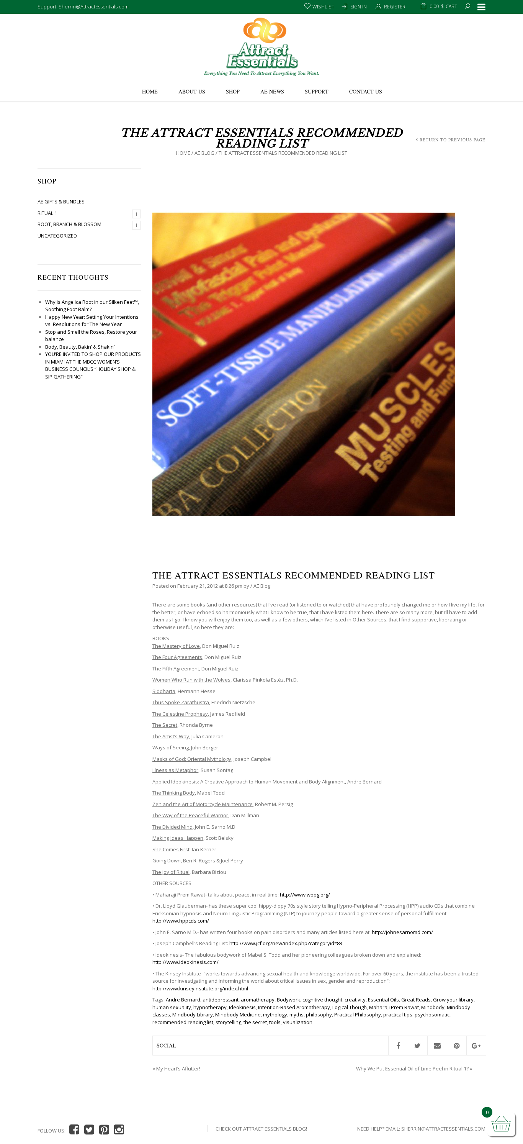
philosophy (319, 1014)
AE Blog (204, 152)
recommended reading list (182, 1022)
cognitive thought (322, 999)
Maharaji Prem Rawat (394, 1007)
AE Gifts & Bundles (61, 201)
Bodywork (288, 999)
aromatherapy (258, 999)
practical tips (397, 1014)
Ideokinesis (242, 1007)
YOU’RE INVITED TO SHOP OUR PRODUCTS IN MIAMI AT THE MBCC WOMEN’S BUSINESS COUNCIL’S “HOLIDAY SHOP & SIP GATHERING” (93, 365)
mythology (275, 1014)
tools (275, 1022)
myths (296, 1014)
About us (191, 91)
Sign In (358, 6)
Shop (233, 91)
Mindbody (433, 1007)
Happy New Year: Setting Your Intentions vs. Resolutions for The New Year (92, 320)
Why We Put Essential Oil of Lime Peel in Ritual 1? (412, 1068)
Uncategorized (57, 235)
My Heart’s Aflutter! (178, 1068)
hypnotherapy (210, 1007)
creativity (355, 999)
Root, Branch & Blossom (69, 224)
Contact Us (365, 91)
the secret (255, 1022)
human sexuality (171, 1007)
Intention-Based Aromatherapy (294, 1007)
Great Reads (416, 999)
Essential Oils (383, 999)
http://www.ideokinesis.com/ (185, 962)
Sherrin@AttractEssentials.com (443, 1128)
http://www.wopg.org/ (305, 894)
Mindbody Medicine (238, 1014)
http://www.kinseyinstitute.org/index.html (200, 988)
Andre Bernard (183, 999)
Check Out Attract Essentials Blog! (261, 1128)
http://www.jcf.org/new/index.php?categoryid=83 (285, 943)
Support (317, 91)
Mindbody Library (192, 1014)
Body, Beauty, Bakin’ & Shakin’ (79, 346)
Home (150, 91)
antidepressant (221, 999)
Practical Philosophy (357, 1014)
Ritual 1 (47, 213)
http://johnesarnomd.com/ (402, 932)
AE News (272, 91)
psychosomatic (432, 1014)
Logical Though (349, 1007)
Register (394, 6)
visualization (297, 1022)
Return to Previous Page (452, 140)
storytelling (228, 1022)
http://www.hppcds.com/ (180, 920)
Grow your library (453, 999)
